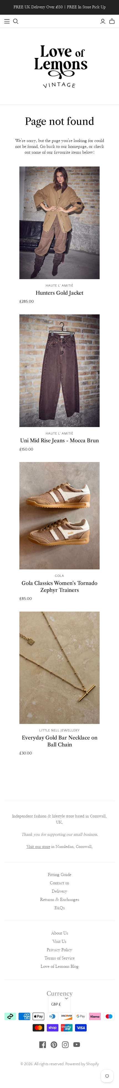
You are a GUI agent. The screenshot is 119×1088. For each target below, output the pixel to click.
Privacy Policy (59, 950)
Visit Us (59, 942)
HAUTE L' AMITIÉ (59, 285)
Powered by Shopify (82, 1064)
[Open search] (16, 21)
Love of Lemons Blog (60, 967)
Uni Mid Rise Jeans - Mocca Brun (59, 441)
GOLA (59, 576)
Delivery (59, 891)
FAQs (60, 908)
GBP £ (56, 1004)
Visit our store (38, 847)
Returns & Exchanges (59, 900)
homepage (77, 147)
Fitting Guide (59, 875)
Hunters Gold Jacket (59, 293)
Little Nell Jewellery (59, 730)
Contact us (59, 883)
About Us (59, 933)
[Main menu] (7, 21)
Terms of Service (60, 958)
